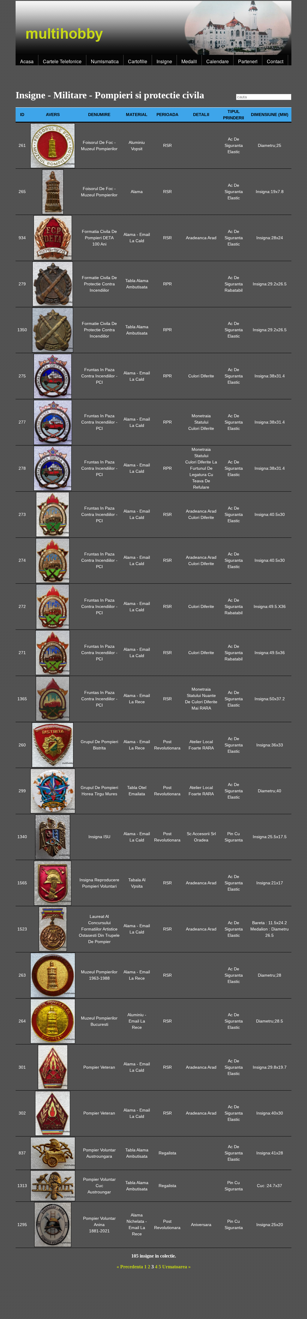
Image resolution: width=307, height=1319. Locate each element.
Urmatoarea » (176, 1266)
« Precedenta (130, 1266)
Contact (275, 61)
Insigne (164, 61)
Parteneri (248, 61)
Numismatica (105, 61)
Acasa (27, 61)
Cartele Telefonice (62, 61)
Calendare (217, 61)
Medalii (189, 61)
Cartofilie (137, 61)
